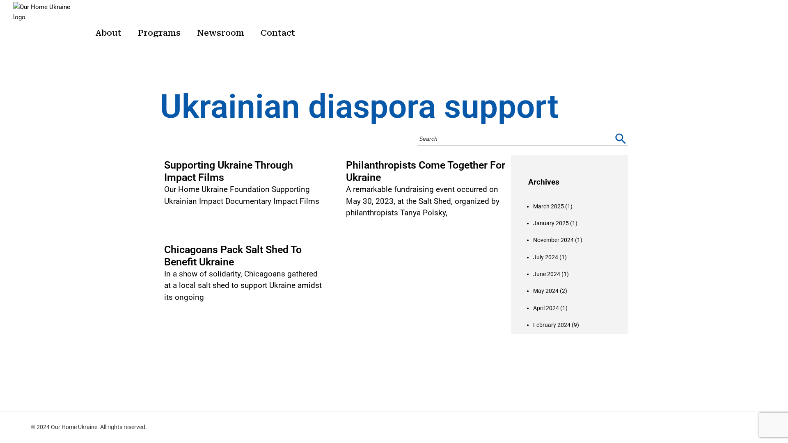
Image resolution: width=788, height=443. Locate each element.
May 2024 (546, 291)
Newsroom (220, 33)
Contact (278, 33)
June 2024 (546, 274)
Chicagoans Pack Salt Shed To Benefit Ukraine (233, 256)
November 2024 (553, 240)
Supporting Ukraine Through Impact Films (228, 171)
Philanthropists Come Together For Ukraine (425, 171)
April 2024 (546, 308)
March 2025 (548, 206)
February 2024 (551, 325)
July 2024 (545, 257)
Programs (159, 33)
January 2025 (551, 223)
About (108, 33)
